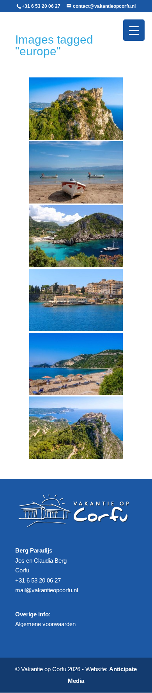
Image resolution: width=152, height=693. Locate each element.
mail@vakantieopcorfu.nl (46, 590)
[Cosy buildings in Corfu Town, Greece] (76, 300)
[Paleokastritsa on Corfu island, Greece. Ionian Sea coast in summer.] (76, 236)
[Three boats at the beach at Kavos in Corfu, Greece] (76, 172)
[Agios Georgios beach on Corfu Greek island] (76, 364)
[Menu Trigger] (134, 30)
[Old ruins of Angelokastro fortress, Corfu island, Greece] (76, 108)
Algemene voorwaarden (45, 624)
